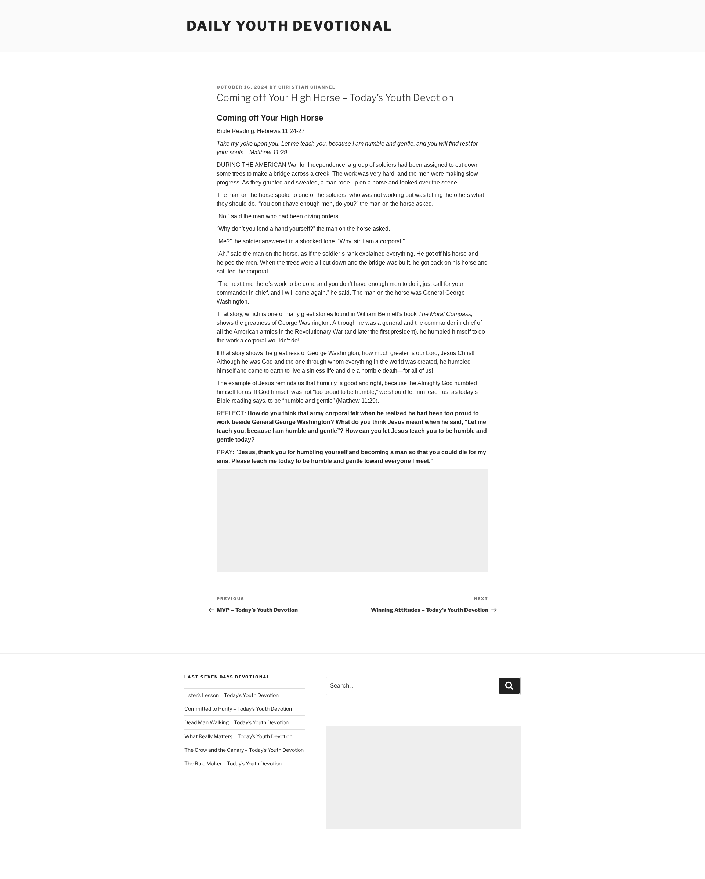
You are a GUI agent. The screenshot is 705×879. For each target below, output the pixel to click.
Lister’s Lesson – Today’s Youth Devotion (231, 695)
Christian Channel (307, 87)
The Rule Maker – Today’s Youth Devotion (233, 763)
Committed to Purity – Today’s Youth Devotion (238, 709)
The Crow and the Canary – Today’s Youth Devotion (244, 750)
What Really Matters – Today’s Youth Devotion (238, 736)
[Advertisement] (352, 520)
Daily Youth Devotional (290, 26)
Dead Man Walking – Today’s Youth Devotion (236, 722)
